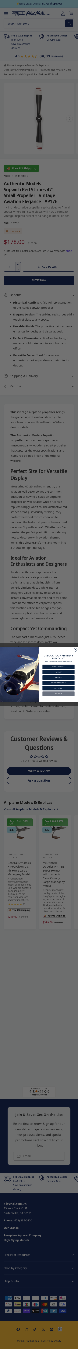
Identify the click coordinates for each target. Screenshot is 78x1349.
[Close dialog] (75, 649)
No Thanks (58, 693)
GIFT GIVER (58, 688)
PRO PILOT (58, 677)
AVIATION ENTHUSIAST (58, 682)
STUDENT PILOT (58, 666)
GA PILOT (58, 672)
